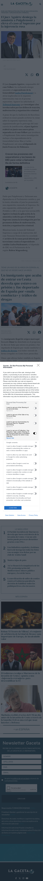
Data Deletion (9, 515)
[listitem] (21, 403)
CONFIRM (13, 508)
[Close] (39, 366)
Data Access (21, 515)
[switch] (35, 408)
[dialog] (21, 440)
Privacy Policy (33, 515)
